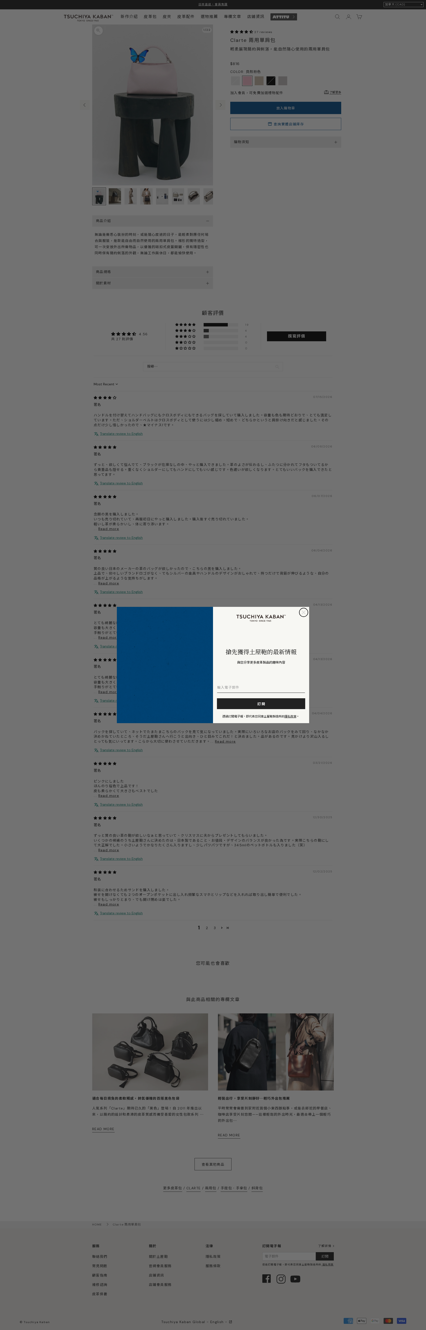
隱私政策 (290, 716)
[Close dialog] (303, 612)
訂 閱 (261, 703)
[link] (261, 618)
